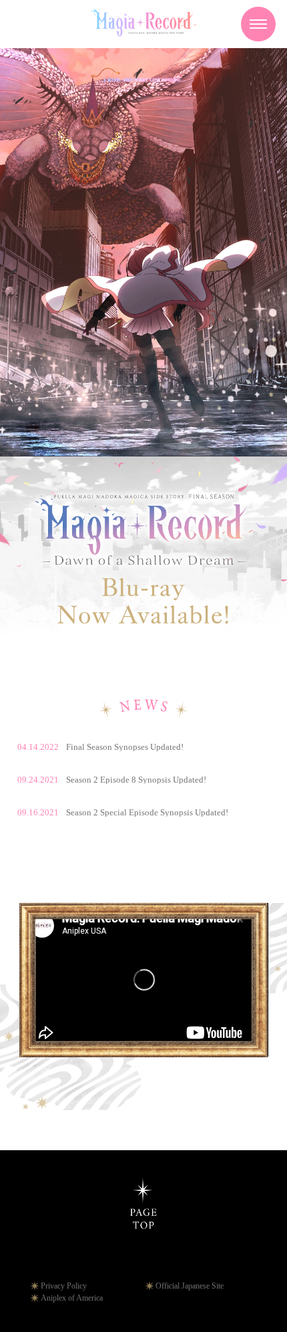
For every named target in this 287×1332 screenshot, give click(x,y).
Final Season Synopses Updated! (100, 747)
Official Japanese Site (190, 1286)
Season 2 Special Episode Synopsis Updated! (122, 812)
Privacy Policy (64, 1286)
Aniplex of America (72, 1298)
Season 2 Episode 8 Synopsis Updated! (111, 780)
